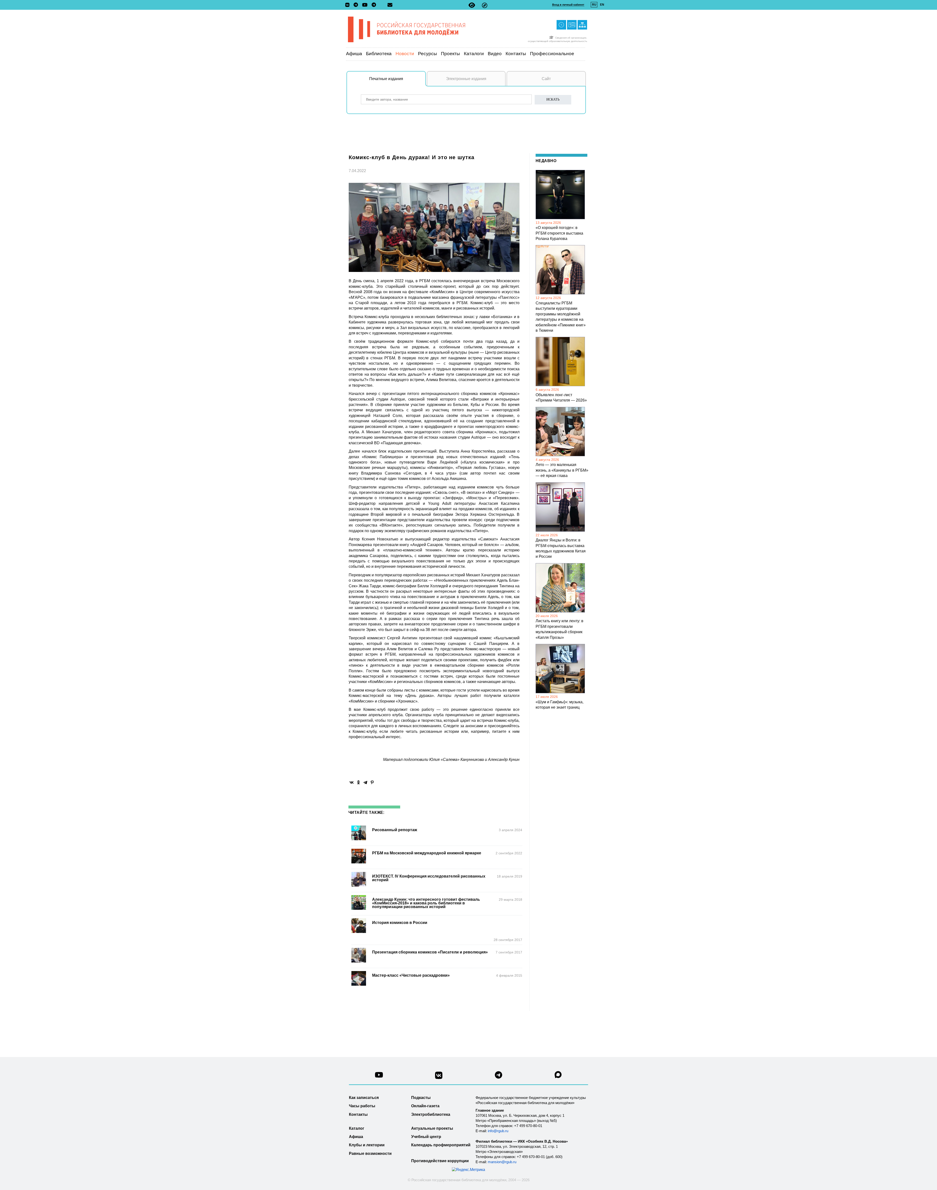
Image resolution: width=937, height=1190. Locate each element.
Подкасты (421, 1098)
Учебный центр (426, 1137)
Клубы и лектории (367, 1145)
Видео (495, 53)
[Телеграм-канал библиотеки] (357, 5)
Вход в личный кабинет (568, 4)
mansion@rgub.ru (502, 1162)
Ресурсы (427, 53)
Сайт (546, 79)
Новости (405, 53)
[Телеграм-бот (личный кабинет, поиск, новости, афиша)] (374, 5)
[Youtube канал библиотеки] (379, 1076)
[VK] (348, 5)
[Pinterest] (372, 782)
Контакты (516, 53)
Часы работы (362, 1106)
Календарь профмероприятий (440, 1145)
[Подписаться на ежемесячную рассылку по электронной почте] (389, 4)
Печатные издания (386, 79)
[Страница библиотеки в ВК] (438, 1077)
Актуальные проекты (432, 1128)
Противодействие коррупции (440, 1161)
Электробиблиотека (430, 1114)
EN (602, 4)
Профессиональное (552, 53)
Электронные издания (466, 79)
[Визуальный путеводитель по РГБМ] (484, 5)
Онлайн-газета (425, 1106)
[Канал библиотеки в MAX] (558, 1076)
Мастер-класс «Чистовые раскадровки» (411, 975)
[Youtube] (366, 5)
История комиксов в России (399, 923)
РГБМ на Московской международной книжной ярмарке (426, 853)
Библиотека (379, 53)
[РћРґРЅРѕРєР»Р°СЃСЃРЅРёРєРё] (358, 782)
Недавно (546, 161)
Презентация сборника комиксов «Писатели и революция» (430, 952)
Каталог (356, 1128)
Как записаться (364, 1098)
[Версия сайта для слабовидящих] (471, 5)
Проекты (450, 53)
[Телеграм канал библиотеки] (498, 1076)
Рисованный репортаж (394, 830)
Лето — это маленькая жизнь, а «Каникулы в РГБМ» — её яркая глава (562, 470)
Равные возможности (370, 1153)
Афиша (354, 53)
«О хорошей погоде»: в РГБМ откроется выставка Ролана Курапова (559, 233)
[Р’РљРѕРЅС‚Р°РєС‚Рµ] (352, 782)
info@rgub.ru (498, 1131)
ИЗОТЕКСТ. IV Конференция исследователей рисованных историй (428, 878)
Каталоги (474, 53)
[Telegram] (365, 782)
